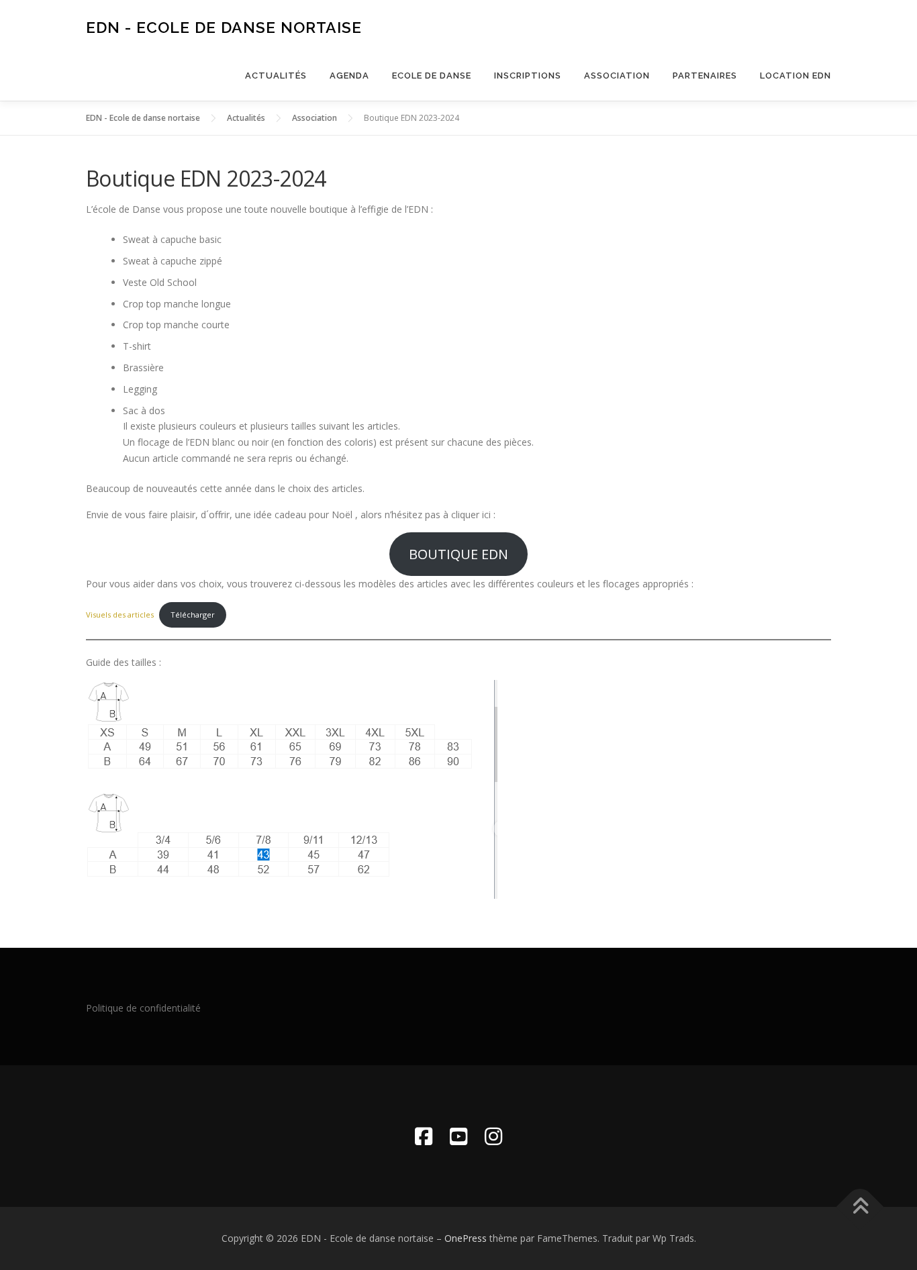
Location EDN (795, 75)
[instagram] (493, 1136)
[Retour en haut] (860, 1207)
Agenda (349, 75)
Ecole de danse (431, 75)
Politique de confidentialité (143, 1008)
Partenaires (705, 75)
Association (617, 75)
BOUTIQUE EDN (458, 554)
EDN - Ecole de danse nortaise (224, 27)
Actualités (276, 75)
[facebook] (423, 1136)
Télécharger (193, 614)
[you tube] (458, 1136)
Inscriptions (527, 75)
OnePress (465, 1238)
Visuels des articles (120, 614)
